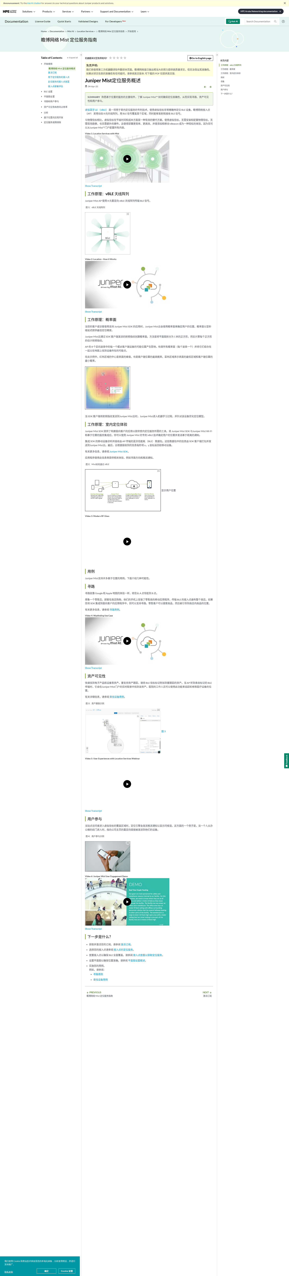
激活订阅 (52, 72)
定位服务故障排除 (52, 122)
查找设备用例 (117, 696)
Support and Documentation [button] (115, 11)
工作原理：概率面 (228, 69)
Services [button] (66, 11)
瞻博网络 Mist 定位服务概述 (62, 68)
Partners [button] (85, 11)
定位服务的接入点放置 (58, 81)
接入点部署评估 (55, 86)
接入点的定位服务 (123, 949)
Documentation (16, 21)
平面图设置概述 (136, 960)
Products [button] (47, 11)
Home (44, 31)
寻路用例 (114, 609)
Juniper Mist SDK (119, 451)
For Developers (115, 21)
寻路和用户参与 (51, 101)
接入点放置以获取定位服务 (147, 955)
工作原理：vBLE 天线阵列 (231, 65)
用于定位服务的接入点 (58, 77)
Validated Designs (88, 21)
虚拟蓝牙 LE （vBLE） (96, 109)
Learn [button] (143, 11)
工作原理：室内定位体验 (231, 73)
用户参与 (224, 90)
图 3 (163, 731)
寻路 (222, 81)
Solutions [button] (27, 11)
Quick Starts (64, 21)
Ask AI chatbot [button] (34, 3)
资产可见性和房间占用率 (55, 107)
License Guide (42, 21)
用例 (222, 77)
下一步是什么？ (227, 94)
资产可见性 (225, 85)
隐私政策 (9, 1272)
